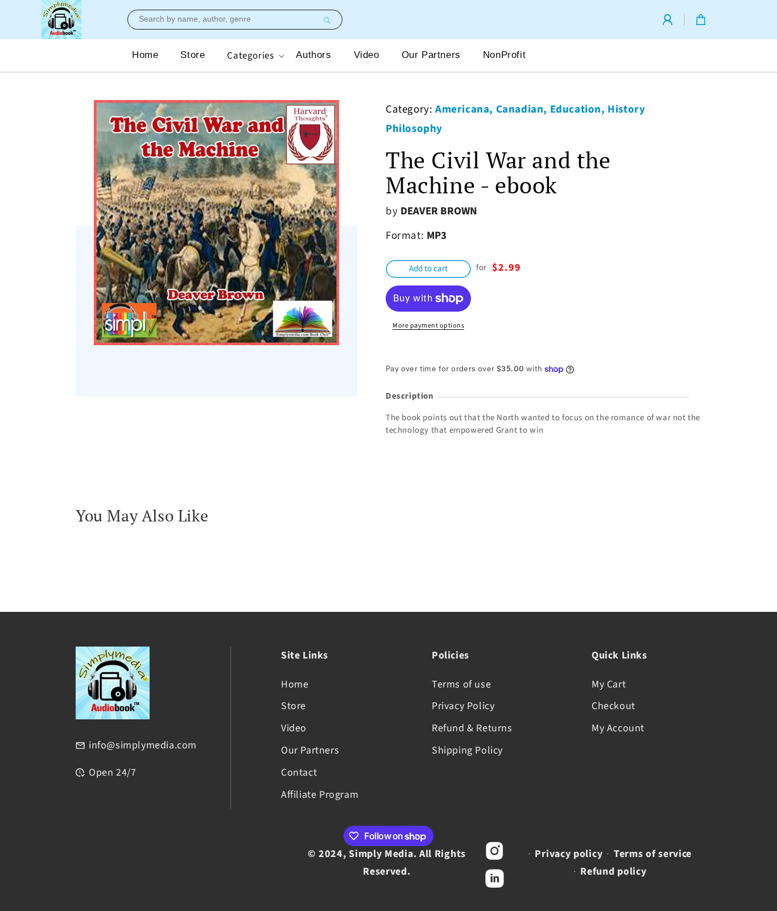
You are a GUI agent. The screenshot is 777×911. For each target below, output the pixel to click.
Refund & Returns (472, 728)
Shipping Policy (467, 750)
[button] (254, 55)
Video (294, 728)
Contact (299, 772)
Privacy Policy (463, 706)
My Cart (609, 684)
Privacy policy (568, 854)
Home (294, 684)
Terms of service (653, 854)
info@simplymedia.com (143, 745)
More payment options (428, 325)
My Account (618, 728)
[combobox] (234, 20)
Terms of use (461, 684)
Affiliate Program (319, 794)
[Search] (325, 20)
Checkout (613, 706)
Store (293, 706)
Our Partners (310, 750)
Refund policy (613, 871)
